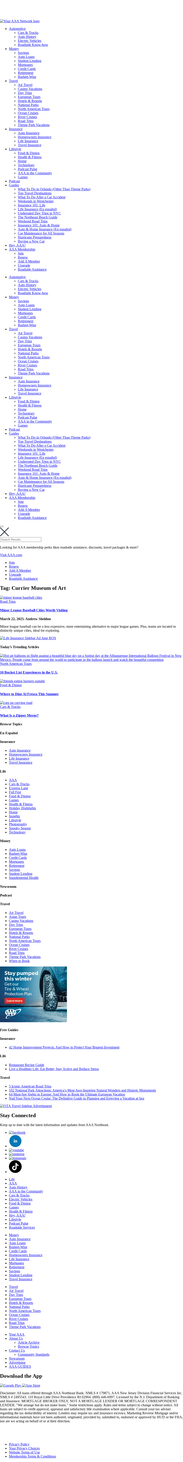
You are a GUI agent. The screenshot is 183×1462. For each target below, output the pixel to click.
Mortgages (25, 65)
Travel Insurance (29, 145)
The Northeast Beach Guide (37, 217)
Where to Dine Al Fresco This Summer (29, 694)
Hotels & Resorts (30, 101)
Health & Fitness (30, 157)
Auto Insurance (29, 133)
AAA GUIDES (20, 1366)
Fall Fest (15, 792)
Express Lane (18, 788)
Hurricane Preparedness (34, 237)
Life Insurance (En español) (37, 209)
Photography (18, 824)
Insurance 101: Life (31, 205)
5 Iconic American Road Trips (30, 1086)
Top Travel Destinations (35, 193)
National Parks (28, 105)
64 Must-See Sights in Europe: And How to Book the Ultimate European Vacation (67, 1094)
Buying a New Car (31, 241)
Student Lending (29, 61)
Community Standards (33, 1354)
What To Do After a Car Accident (41, 197)
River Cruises (27, 117)
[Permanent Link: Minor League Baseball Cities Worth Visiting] (21, 597)
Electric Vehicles (29, 41)
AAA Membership (22, 249)
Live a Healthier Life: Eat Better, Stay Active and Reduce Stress (54, 1069)
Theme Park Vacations (34, 125)
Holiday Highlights (22, 808)
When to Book (19, 961)
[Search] (2, 526)
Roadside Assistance (32, 269)
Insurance (16, 129)
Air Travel (25, 85)
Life (12, 1179)
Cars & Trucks (28, 33)
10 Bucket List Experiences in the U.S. (29, 672)
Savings (23, 53)
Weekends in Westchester (36, 201)
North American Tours (34, 109)
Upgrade (24, 265)
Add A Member (29, 261)
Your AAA (17, 1334)
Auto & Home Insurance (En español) (44, 229)
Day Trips (25, 93)
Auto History (27, 37)
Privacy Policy (19, 1444)
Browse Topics (28, 1346)
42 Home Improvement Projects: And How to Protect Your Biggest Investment (64, 1047)
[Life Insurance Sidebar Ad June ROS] (28, 638)
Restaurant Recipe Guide (26, 1065)
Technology (26, 165)
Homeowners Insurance (34, 137)
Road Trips (25, 121)
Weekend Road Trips (33, 221)
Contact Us (17, 1350)
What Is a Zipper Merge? (19, 715)
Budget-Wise (27, 77)
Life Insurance (28, 141)
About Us (16, 1338)
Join (21, 253)
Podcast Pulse (27, 169)
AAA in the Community (35, 173)
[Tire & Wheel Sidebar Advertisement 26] (33, 1021)
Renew (23, 257)
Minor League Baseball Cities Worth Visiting (34, 610)
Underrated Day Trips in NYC (39, 213)
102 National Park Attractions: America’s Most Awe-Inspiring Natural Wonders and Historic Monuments (82, 1090)
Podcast (14, 181)
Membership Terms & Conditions (32, 1456)
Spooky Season (20, 828)
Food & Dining (29, 153)
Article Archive (29, 1342)
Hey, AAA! (17, 245)
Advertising (17, 1362)
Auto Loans (26, 57)
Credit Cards (27, 69)
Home (22, 161)
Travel (13, 81)
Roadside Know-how (33, 45)
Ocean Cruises (28, 113)
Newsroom (17, 1358)
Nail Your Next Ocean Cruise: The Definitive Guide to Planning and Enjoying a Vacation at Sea (76, 1098)
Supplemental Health (23, 878)
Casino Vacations (30, 89)
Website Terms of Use (24, 1452)
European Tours (29, 97)
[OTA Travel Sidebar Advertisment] (26, 1106)
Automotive (17, 29)
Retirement (25, 73)
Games (23, 177)
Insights (14, 816)
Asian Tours (17, 917)
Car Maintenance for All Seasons (41, 233)
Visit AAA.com (11, 555)
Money (14, 49)
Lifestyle (15, 149)
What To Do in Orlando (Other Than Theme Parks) (54, 189)
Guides (14, 185)
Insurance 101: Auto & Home (39, 225)
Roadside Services (22, 1227)
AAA (13, 780)
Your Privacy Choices (24, 1448)
